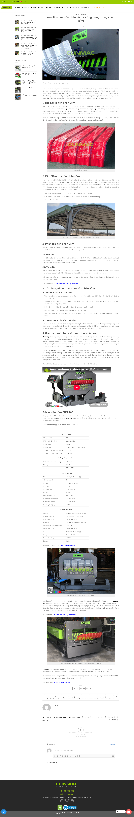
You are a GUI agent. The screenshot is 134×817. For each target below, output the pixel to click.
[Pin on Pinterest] (80, 688)
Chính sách (74, 7)
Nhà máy (49, 7)
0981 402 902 (16, 1)
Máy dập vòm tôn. (55, 698)
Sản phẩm (24, 7)
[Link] (75, 756)
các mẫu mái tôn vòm (80, 695)
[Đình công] (62, 756)
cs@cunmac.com (7, 1)
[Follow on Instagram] (125, 2)
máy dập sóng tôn (76, 697)
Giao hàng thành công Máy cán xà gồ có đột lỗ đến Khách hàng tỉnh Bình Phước (28, 30)
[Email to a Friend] (77, 688)
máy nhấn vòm (65, 698)
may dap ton (85, 697)
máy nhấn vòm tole (76, 698)
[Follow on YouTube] (129, 2)
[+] (80, 756)
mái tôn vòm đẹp (108, 695)
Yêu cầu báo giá (99, 7)
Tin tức (66, 7)
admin (90, 26)
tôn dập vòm (110, 698)
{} (77, 756)
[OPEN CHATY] (129, 811)
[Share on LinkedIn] (87, 688)
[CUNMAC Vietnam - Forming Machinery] (6, 7)
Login (113, 744)
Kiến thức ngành (80, 14)
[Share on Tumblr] (90, 688)
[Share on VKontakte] (84, 688)
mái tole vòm (91, 695)
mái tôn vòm (99, 695)
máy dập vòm (105, 697)
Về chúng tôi (85, 7)
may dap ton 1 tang (95, 697)
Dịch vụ (58, 7)
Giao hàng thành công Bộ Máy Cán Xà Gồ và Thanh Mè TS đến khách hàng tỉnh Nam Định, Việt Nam (29, 46)
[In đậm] (55, 756)
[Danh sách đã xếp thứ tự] (65, 756)
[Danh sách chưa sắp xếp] (67, 756)
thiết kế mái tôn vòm (100, 698)
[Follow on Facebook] (122, 2)
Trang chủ (17, 7)
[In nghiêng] (57, 756)
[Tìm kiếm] (132, 2)
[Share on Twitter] (74, 688)
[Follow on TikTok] (127, 2)
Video (34, 7)
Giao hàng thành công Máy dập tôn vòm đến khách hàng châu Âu (28, 22)
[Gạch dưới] (60, 756)
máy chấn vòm (65, 697)
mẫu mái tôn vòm (56, 697)
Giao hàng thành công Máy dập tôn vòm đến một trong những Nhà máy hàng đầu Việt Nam (29, 38)
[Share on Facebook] (71, 688)
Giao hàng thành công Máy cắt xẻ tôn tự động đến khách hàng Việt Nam (28, 53)
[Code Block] (73, 756)
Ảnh (41, 7)
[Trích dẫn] (70, 756)
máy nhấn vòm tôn (87, 698)
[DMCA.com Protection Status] (60, 807)
